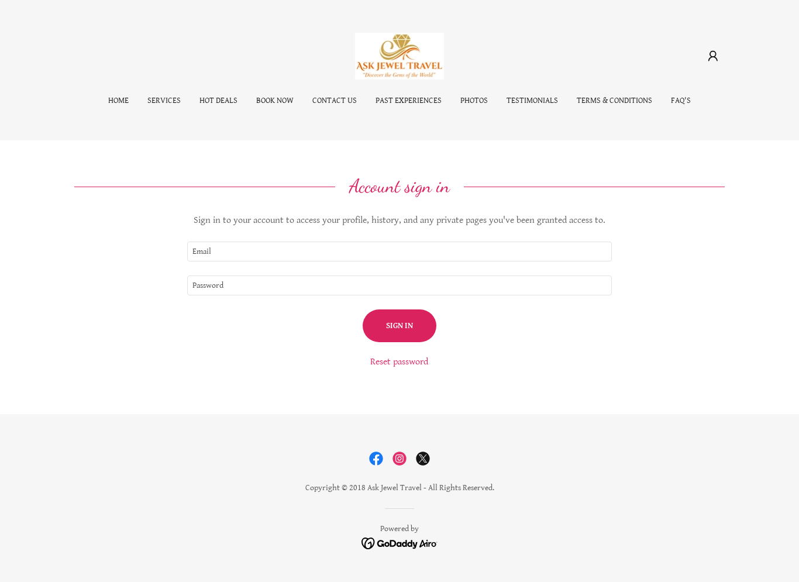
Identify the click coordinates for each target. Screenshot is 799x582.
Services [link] (164, 100)
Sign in (399, 325)
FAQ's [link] (681, 100)
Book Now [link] (275, 100)
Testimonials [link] (532, 100)
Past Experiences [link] (409, 100)
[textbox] (399, 251)
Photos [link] (474, 100)
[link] (400, 55)
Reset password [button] (399, 361)
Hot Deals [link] (218, 100)
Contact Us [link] (334, 100)
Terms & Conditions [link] (614, 100)
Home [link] (118, 100)
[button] (713, 56)
